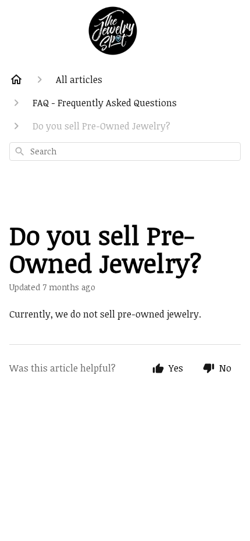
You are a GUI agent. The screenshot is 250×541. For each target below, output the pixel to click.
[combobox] (125, 151)
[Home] (16, 79)
